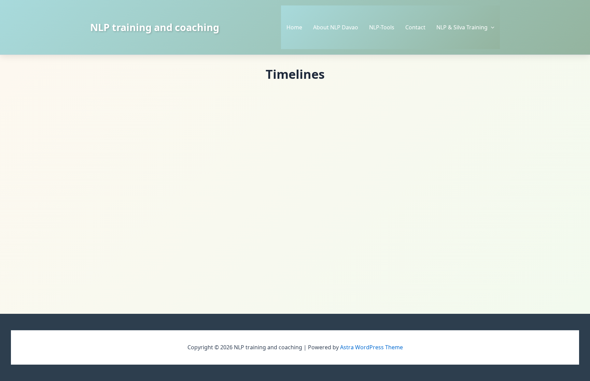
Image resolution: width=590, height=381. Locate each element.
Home (294, 27)
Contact (415, 27)
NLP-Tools (381, 27)
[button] (491, 27)
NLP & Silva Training (462, 27)
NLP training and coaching (154, 27)
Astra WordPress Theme (371, 347)
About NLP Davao (335, 27)
